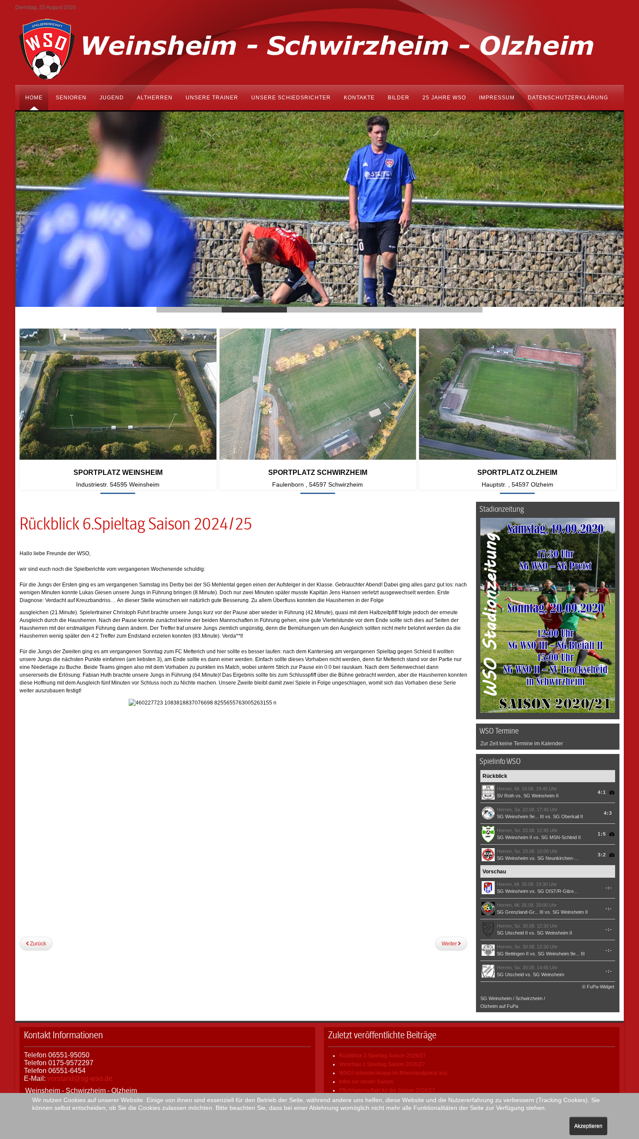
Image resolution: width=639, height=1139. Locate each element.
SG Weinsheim (512, 858)
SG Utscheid (510, 974)
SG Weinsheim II (541, 795)
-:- (609, 887)
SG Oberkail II (568, 816)
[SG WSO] (319, 48)
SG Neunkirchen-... (557, 858)
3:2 (602, 854)
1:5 (602, 833)
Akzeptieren (588, 1126)
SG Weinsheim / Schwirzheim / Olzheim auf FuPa (512, 1002)
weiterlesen (118, 497)
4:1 (602, 792)
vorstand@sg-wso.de (80, 1078)
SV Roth (506, 795)
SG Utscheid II (512, 932)
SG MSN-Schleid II (561, 837)
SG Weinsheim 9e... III (520, 816)
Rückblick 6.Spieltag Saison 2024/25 (136, 524)
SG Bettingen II (513, 953)
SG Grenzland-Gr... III (520, 912)
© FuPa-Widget (598, 986)
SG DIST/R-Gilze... (557, 891)
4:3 (608, 813)
